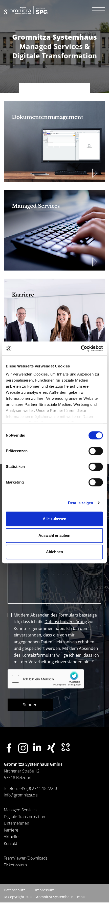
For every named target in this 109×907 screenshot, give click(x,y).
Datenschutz (14, 890)
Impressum (44, 890)
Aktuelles (12, 836)
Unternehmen (16, 823)
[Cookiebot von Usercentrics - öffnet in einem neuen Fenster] (81, 348)
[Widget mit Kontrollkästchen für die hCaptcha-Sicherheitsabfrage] (46, 678)
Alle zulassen (54, 519)
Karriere (11, 830)
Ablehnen (54, 552)
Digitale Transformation (24, 816)
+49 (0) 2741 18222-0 (38, 788)
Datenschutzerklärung (66, 621)
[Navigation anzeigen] (98, 10)
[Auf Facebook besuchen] (9, 748)
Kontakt (10, 843)
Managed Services (20, 810)
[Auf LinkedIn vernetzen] (37, 747)
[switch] (96, 451)
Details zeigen (80, 503)
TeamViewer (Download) (25, 858)
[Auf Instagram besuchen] (23, 748)
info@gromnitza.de (21, 795)
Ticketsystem (15, 865)
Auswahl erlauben (54, 535)
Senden (30, 704)
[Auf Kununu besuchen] (65, 747)
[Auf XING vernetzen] (51, 748)
